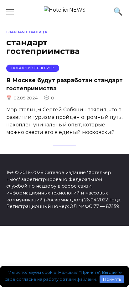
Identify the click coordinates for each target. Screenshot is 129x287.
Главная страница (26, 32)
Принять (112, 279)
